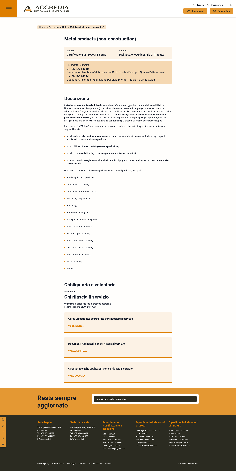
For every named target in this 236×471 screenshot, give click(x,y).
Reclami (200, 5)
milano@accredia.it (111, 445)
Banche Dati (224, 11)
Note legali (71, 463)
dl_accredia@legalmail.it (146, 445)
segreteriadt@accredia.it (179, 442)
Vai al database (76, 326)
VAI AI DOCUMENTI (77, 375)
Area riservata (217, 5)
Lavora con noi (95, 463)
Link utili (82, 463)
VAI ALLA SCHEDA (77, 351)
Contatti (108, 463)
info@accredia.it (44, 439)
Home (42, 27)
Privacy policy (43, 463)
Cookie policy (58, 463)
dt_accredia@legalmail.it (179, 445)
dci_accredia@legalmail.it (114, 448)
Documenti (197, 11)
